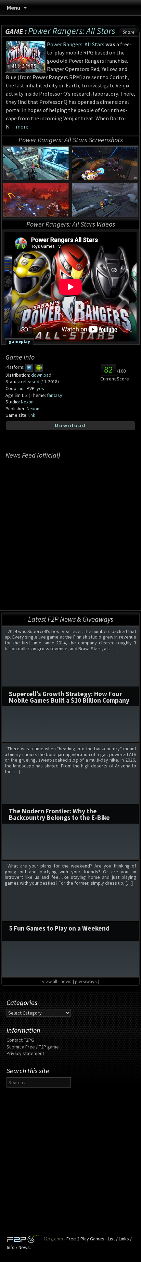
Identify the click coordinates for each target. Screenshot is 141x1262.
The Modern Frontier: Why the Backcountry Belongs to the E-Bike (59, 814)
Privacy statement (25, 1053)
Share (128, 32)
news (66, 981)
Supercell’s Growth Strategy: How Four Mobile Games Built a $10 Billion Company (69, 697)
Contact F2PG (20, 1040)
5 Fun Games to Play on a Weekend (59, 928)
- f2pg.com (51, 1239)
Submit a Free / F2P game (33, 1047)
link (31, 415)
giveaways (86, 981)
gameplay (19, 341)
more (22, 126)
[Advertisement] (70, 1164)
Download (70, 425)
